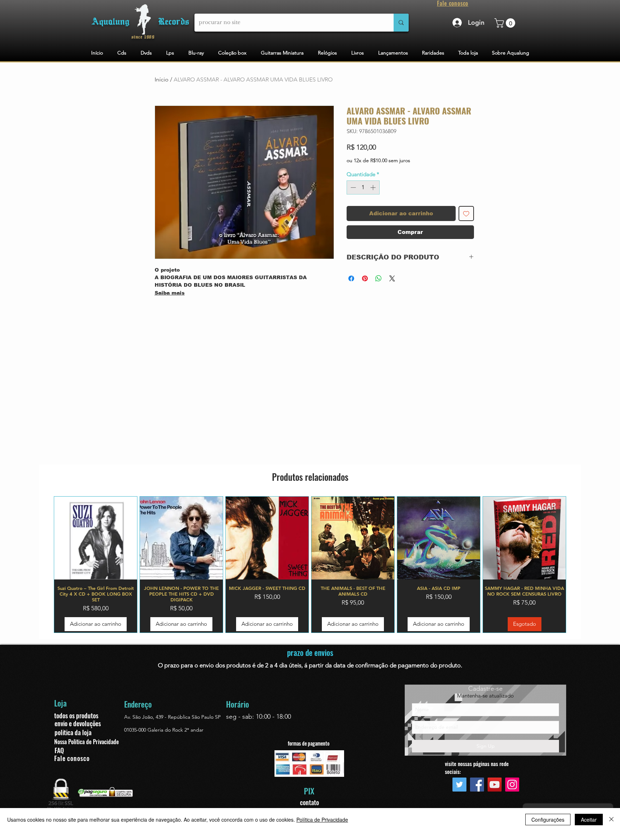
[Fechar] (611, 819)
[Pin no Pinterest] (365, 278)
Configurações (547, 819)
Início (162, 79)
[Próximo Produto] (576, 564)
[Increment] (374, 187)
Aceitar (589, 819)
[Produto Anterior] (43, 564)
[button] (505, 23)
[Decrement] (352, 187)
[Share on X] (392, 278)
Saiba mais (170, 293)
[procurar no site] (401, 23)
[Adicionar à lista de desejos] (466, 213)
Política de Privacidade (322, 819)
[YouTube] (495, 785)
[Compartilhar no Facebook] (351, 278)
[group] (310, 564)
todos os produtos (76, 715)
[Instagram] (512, 785)
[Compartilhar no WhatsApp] (378, 278)
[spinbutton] (363, 187)
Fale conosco (72, 758)
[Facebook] (477, 785)
